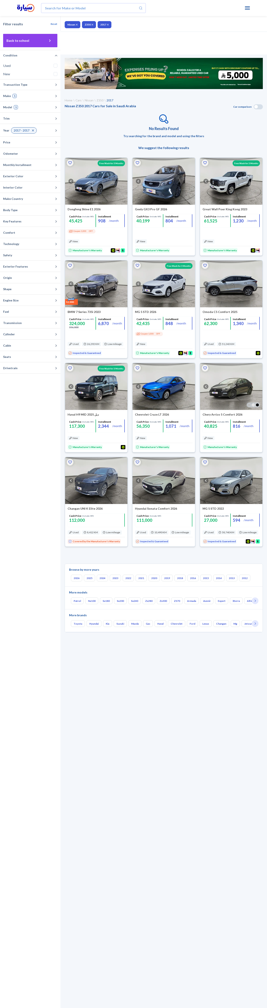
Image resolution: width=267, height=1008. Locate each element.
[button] (70, 162)
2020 (154, 578)
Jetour (248, 623)
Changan (221, 623)
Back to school (17, 40)
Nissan (71, 24)
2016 (193, 578)
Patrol (77, 600)
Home (68, 100)
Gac (148, 623)
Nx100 (92, 600)
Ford (192, 623)
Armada (191, 600)
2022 (128, 578)
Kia (107, 623)
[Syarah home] (25, 8)
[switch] (258, 106)
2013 (232, 578)
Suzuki (120, 623)
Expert (221, 600)
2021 (141, 578)
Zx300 (163, 600)
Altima (250, 600)
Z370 (177, 600)
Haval (160, 623)
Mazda (135, 623)
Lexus (205, 623)
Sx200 (120, 600)
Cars (79, 100)
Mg (235, 623)
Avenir (207, 600)
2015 (206, 578)
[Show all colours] (253, 404)
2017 (103, 24)
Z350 (88, 24)
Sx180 (106, 600)
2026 (76, 578)
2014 (219, 578)
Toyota (78, 623)
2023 (115, 578)
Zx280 (148, 600)
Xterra (236, 600)
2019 (167, 578)
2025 (89, 578)
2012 (245, 578)
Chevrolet (177, 623)
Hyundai (94, 623)
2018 (180, 578)
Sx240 (134, 600)
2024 (102, 578)
